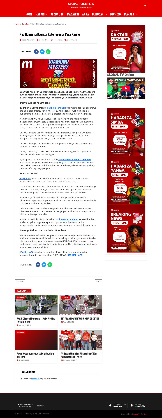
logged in (35, 378)
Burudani (100, 14)
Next (98, 281)
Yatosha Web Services (139, 414)
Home (28, 14)
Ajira (85, 14)
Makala (131, 14)
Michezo (115, 14)
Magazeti (73, 14)
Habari (42, 14)
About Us (40, 405)
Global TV (57, 14)
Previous (20, 281)
